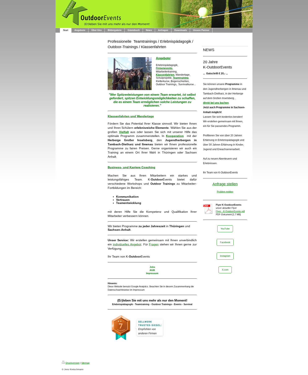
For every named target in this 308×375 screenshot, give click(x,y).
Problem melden (225, 191)
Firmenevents (164, 68)
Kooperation (175, 136)
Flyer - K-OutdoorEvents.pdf (230, 211)
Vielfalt (124, 132)
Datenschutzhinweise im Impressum (126, 290)
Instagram (225, 256)
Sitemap (85, 363)
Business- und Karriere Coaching (131, 167)
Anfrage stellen (225, 184)
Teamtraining (180, 77)
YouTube (225, 228)
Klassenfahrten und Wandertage (131, 116)
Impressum (152, 273)
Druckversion (72, 363)
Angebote (163, 58)
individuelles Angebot (127, 244)
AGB (152, 270)
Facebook (225, 242)
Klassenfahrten (165, 74)
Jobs (152, 267)
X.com (225, 269)
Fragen (154, 244)
